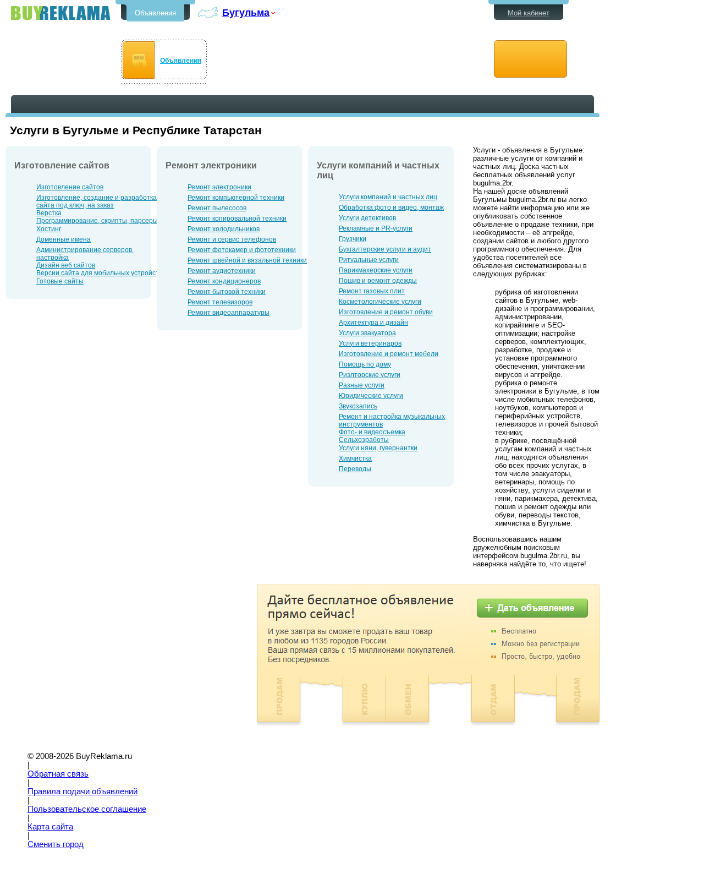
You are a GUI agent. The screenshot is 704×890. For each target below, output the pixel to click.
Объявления (155, 13)
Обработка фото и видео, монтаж (391, 207)
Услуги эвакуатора (367, 333)
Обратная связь (58, 773)
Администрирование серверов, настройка (85, 253)
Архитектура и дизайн (373, 322)
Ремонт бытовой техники (227, 292)
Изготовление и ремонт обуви (386, 312)
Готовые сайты (60, 281)
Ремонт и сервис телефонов (232, 239)
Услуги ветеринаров (370, 343)
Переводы (355, 469)
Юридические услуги (371, 396)
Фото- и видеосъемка (372, 432)
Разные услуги (361, 385)
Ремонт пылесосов (217, 208)
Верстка (49, 213)
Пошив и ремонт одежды (378, 281)
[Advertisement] (98, 662)
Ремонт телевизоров (220, 302)
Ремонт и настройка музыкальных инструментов (392, 420)
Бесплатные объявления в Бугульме (60, 13)
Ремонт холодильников (224, 229)
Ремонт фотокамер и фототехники (242, 250)
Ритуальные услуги (369, 260)
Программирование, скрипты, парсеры (97, 221)
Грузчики (352, 239)
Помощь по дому (365, 364)
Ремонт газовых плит (372, 291)
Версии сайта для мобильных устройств (99, 273)
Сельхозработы (364, 440)
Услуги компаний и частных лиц (388, 197)
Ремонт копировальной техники (237, 218)
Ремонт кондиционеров (224, 281)
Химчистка (355, 458)
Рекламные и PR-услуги (376, 228)
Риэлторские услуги (369, 375)
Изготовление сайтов (69, 187)
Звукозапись (358, 406)
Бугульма (246, 12)
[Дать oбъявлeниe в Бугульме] (530, 59)
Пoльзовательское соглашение (87, 809)
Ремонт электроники (219, 187)
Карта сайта (50, 826)
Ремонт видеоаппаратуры (229, 312)
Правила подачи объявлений (83, 791)
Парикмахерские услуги (376, 270)
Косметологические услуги (380, 301)
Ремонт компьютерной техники (236, 197)
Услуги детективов (367, 218)
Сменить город (56, 844)
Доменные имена (63, 239)
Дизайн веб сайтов (65, 265)
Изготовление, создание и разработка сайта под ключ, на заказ (96, 201)
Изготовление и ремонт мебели (388, 354)
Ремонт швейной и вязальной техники (247, 260)
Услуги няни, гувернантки (378, 448)
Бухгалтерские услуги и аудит (385, 249)
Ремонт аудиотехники (222, 271)
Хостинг (48, 229)
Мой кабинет (528, 13)
